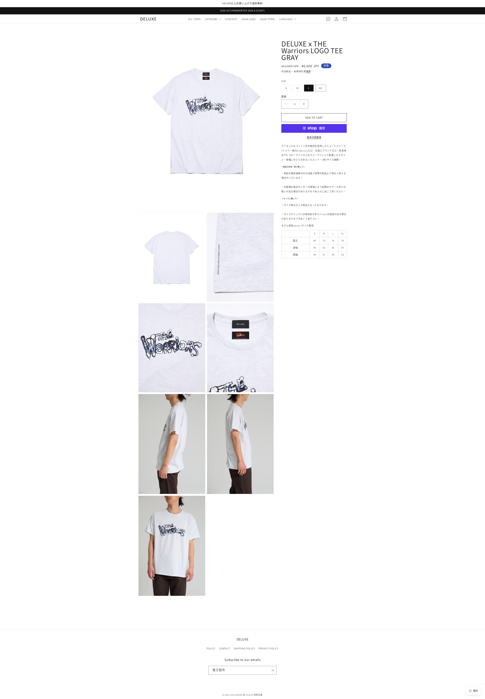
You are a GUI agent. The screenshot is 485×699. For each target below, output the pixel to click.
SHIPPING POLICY (244, 648)
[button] (213, 19)
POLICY (211, 648)
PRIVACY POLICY (268, 648)
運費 (308, 71)
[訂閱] (272, 670)
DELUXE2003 (236, 695)
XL (320, 88)
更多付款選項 (314, 137)
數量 (283, 96)
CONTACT (224, 648)
